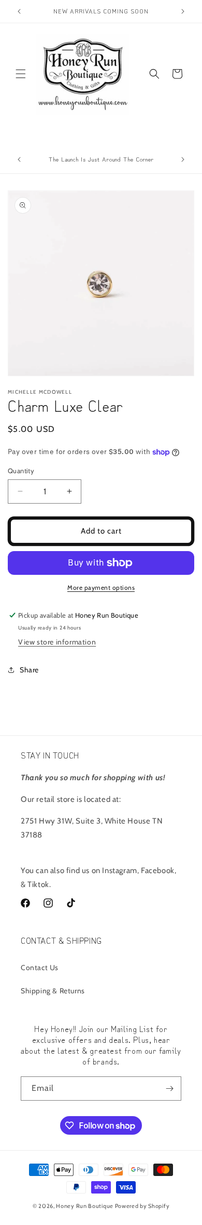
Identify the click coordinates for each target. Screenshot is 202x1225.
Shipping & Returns (53, 990)
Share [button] (29, 669)
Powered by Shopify (142, 1206)
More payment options (101, 587)
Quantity (21, 470)
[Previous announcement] (19, 11)
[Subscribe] (169, 1088)
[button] (20, 73)
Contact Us (40, 967)
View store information (57, 642)
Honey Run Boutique (84, 1206)
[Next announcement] (182, 11)
